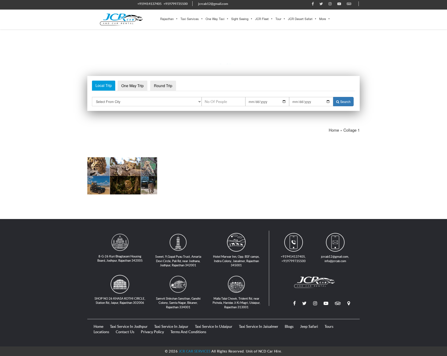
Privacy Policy (152, 331)
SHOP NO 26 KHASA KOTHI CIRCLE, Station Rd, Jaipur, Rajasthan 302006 (120, 300)
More (322, 19)
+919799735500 (175, 3)
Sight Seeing (239, 19)
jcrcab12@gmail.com (213, 3)
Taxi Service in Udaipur (213, 326)
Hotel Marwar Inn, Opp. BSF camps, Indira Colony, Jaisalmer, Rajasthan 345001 (236, 260)
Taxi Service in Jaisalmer (258, 326)
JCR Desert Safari (300, 19)
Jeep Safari (309, 326)
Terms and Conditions (188, 331)
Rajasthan (167, 19)
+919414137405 (149, 3)
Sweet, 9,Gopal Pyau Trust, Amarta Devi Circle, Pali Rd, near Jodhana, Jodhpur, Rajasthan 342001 (178, 260)
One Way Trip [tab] (132, 85)
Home (98, 326)
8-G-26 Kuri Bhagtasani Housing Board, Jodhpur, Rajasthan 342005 (120, 258)
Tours (329, 326)
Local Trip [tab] (103, 85)
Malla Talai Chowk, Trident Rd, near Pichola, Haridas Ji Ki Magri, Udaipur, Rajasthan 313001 (236, 302)
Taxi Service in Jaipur (171, 326)
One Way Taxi (215, 19)
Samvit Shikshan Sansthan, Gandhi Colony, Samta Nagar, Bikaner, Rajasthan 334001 (178, 302)
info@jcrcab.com (335, 261)
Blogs (289, 326)
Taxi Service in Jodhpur (129, 326)
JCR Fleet (262, 19)
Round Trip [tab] (163, 85)
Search (345, 101)
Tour (278, 19)
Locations (101, 331)
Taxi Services (189, 19)
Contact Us (125, 331)
